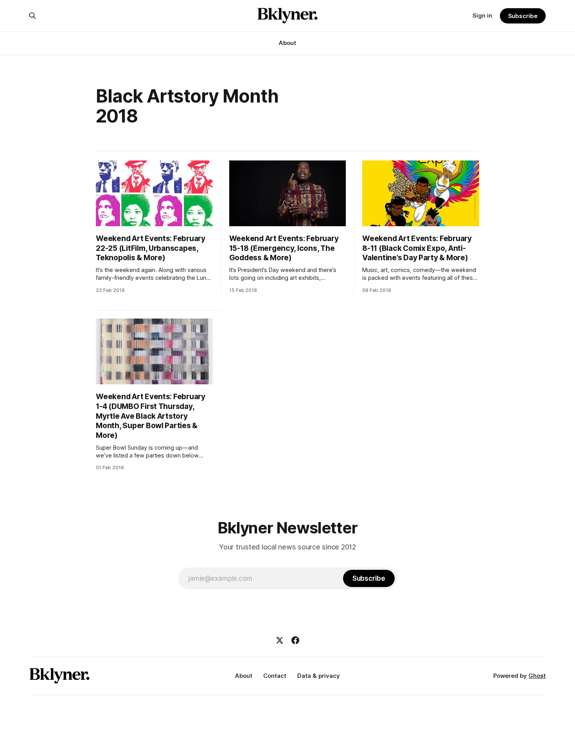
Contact (274, 675)
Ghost (537, 675)
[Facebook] (295, 640)
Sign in (482, 15)
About (287, 43)
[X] (280, 640)
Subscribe (522, 16)
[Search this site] (32, 15)
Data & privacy (318, 675)
